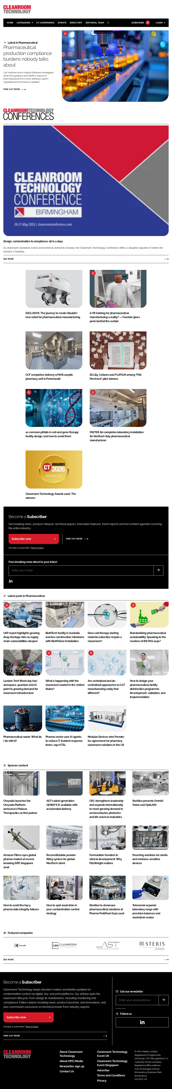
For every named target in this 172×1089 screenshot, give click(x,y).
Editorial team (95, 22)
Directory (76, 22)
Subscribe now (21, 538)
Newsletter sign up (72, 1066)
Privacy (101, 1080)
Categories (23, 22)
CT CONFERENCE (45, 22)
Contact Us (67, 1071)
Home (10, 22)
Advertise (103, 1070)
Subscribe (138, 22)
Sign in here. (37, 548)
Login (159, 22)
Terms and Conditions (111, 1075)
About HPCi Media (71, 1061)
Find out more (11, 89)
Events (62, 22)
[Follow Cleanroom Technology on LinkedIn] (11, 582)
